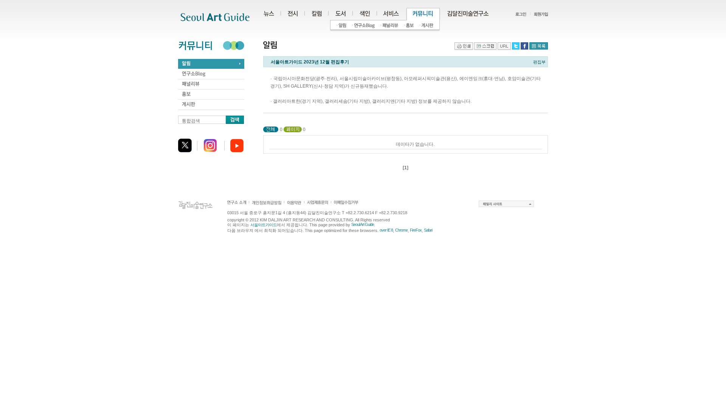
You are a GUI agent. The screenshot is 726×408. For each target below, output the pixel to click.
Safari (428, 230)
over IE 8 (386, 230)
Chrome (401, 230)
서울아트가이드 (263, 225)
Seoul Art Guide (362, 224)
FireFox (416, 230)
